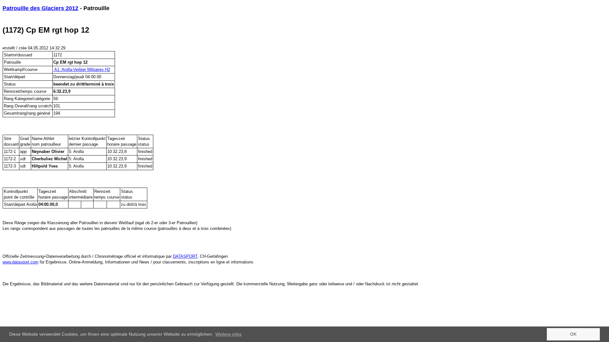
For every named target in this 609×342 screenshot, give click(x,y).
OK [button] (573, 334)
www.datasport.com (20, 262)
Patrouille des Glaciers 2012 (40, 8)
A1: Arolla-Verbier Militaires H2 (81, 69)
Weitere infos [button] (228, 334)
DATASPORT (185, 256)
